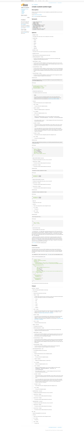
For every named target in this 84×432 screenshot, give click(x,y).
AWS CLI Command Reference (27, 0)
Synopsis (23, 10)
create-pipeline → (59, 2)
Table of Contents (25, 7)
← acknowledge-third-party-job (52, 2)
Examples (23, 12)
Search (28, 17)
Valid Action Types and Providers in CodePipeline (46, 312)
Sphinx (62, 430)
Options (23, 11)
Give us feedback (23, 24)
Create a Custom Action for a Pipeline (53, 98)
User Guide (24, 32)
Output (23, 13)
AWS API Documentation (38, 14)
